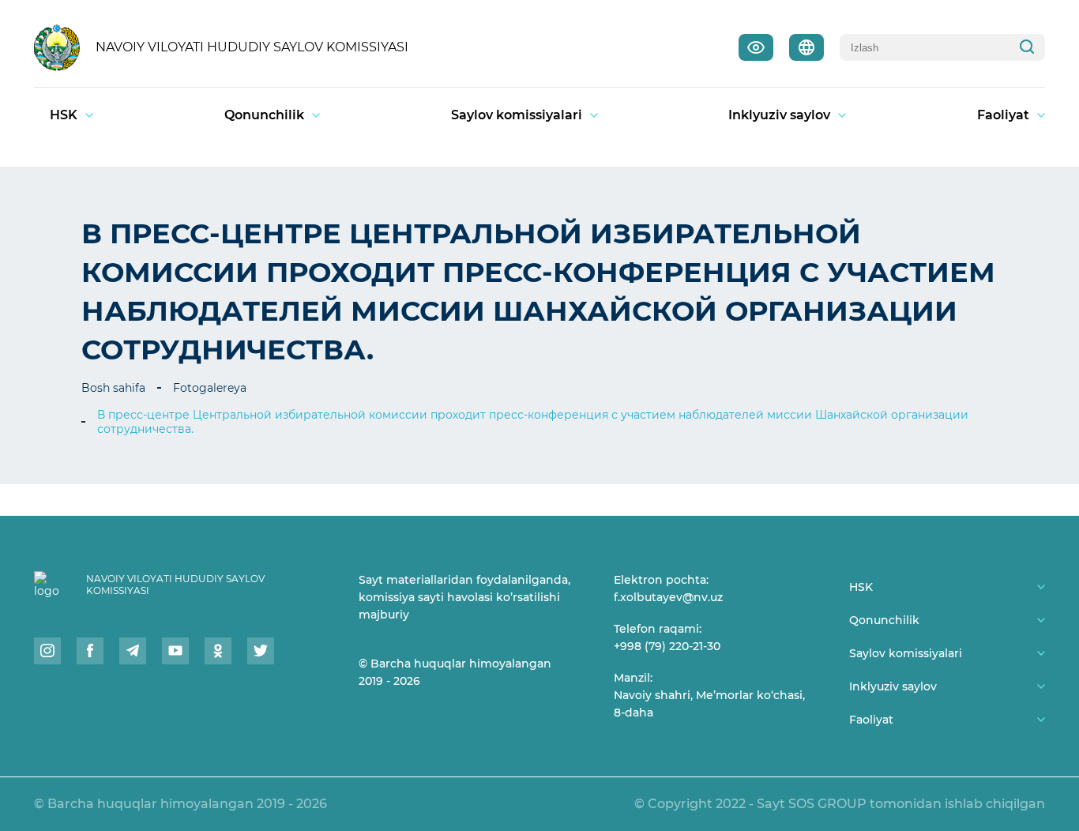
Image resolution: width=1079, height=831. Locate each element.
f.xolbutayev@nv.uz (668, 597)
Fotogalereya (209, 388)
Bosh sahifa (113, 388)
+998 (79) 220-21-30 (667, 646)
